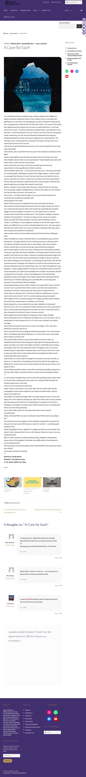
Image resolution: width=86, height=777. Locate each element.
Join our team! (7, 735)
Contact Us (28, 715)
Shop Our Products (56, 2)
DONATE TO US (46, 10)
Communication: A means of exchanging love (15, 510)
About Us (27, 710)
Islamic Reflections (28, 43)
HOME (5, 10)
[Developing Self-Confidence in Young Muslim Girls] (32, 482)
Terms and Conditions (31, 724)
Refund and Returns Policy (32, 727)
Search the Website (64, 23)
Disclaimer (28, 730)
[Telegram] (84, 29)
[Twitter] (84, 26)
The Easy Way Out (72, 48)
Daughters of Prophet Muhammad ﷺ (48, 510)
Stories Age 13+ (14, 33)
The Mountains (46, 488)
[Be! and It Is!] (13, 482)
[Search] (79, 26)
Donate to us (29, 713)
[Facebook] (84, 22)
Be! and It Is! (7, 488)
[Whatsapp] (84, 19)
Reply (57, 558)
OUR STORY (13, 10)
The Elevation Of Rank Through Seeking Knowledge (74, 54)
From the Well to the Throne (74, 51)
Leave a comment (41, 43)
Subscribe (7, 761)
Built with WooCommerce (19, 773)
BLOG (35, 10)
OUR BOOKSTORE (25, 10)
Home (6, 33)
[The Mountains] (52, 482)
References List (29, 732)
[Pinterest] (84, 33)
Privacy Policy (29, 721)
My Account (46, 2)
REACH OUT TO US (9, 17)
